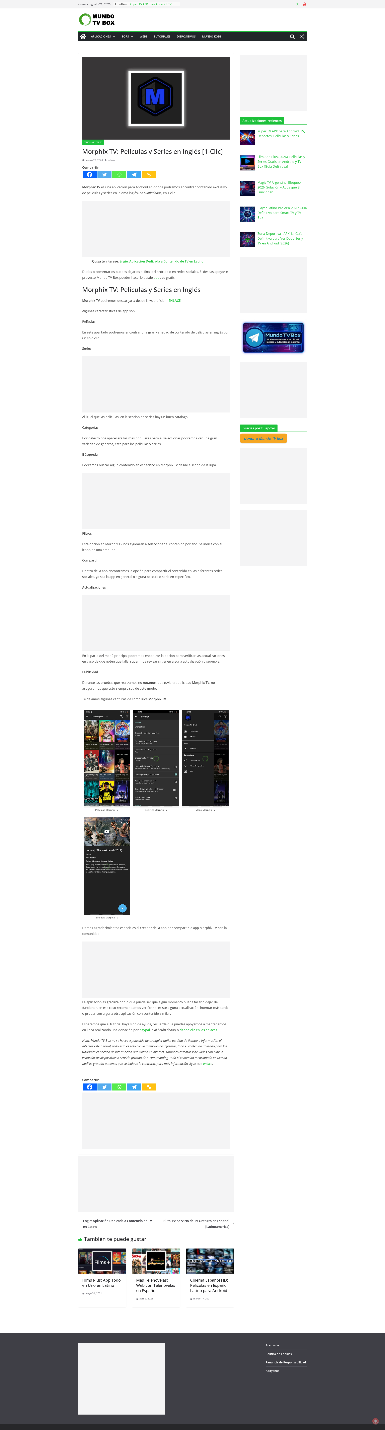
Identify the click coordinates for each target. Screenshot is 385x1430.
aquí (157, 277)
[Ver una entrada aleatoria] (302, 36)
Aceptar (253, 1424)
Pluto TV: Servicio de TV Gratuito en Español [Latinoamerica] (196, 1224)
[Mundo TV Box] (83, 36)
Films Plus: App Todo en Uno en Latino (101, 1282)
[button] (113, 36)
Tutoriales (162, 36)
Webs (143, 36)
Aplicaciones (101, 36)
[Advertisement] (156, 229)
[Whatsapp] (119, 174)
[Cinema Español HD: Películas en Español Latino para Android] (210, 1251)
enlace (207, 1063)
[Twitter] (104, 174)
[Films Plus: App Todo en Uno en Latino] (102, 1251)
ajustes (224, 1425)
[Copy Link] (149, 174)
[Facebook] (90, 174)
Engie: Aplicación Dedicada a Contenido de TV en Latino (162, 261)
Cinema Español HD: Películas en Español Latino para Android (209, 1285)
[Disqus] (156, 1357)
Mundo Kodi (211, 36)
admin (111, 160)
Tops (125, 36)
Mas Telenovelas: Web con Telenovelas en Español (155, 1285)
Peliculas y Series (93, 142)
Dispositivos (186, 36)
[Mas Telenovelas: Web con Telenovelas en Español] (156, 1251)
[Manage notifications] (375, 1421)
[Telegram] (134, 174)
